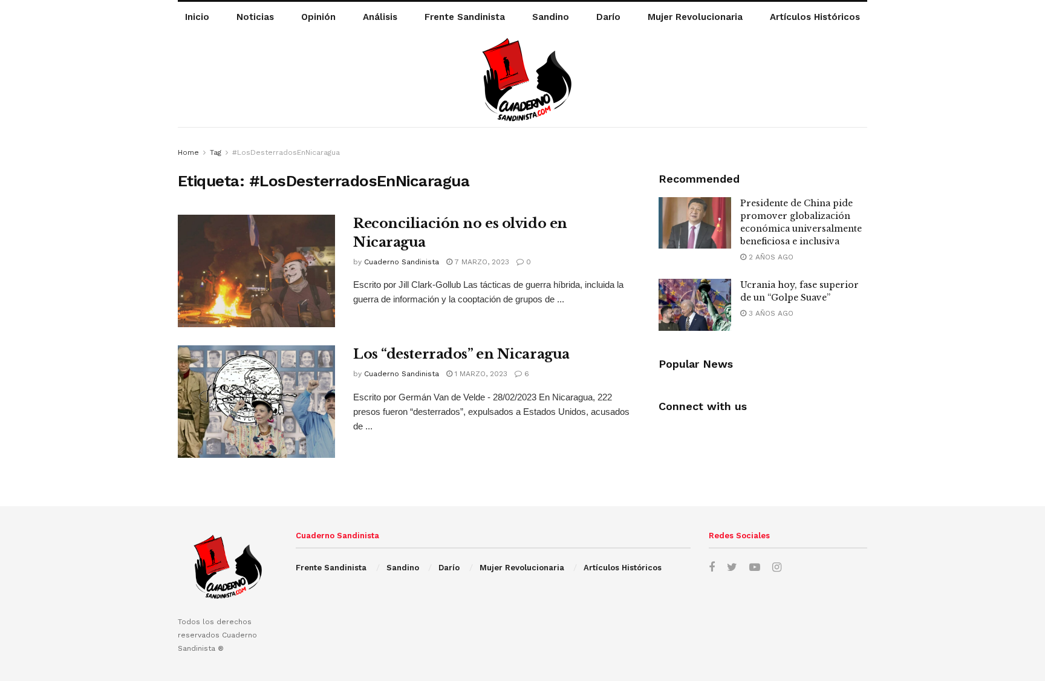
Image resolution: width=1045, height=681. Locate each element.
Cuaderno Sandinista (401, 262)
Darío (608, 16)
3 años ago (769, 313)
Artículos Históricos (815, 16)
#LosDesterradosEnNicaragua (286, 152)
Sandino (550, 16)
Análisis (380, 16)
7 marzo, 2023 (480, 262)
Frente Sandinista (465, 16)
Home (188, 152)
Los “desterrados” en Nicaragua (461, 354)
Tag (215, 152)
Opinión (318, 16)
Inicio (197, 16)
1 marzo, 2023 (479, 374)
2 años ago (769, 257)
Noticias (255, 16)
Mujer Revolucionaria (695, 16)
